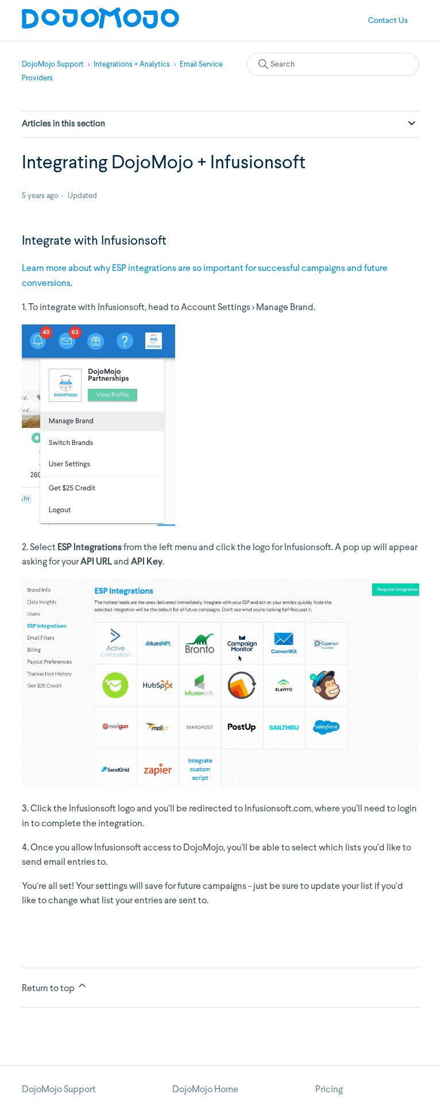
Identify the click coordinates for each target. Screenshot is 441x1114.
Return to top (49, 988)
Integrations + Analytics (132, 64)
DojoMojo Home (205, 1089)
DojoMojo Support (53, 64)
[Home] (100, 26)
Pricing (329, 1089)
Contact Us (388, 21)
